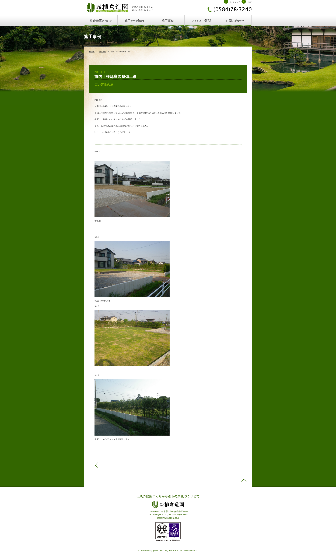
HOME (249, 2)
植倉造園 (101, 21)
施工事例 (168, 21)
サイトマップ (234, 2)
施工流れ (134, 21)
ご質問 (201, 21)
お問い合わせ (234, 21)
